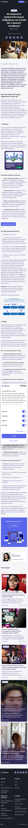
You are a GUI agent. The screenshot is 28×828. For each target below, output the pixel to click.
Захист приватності (6, 788)
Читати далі (4, 574)
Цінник (3, 782)
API (2, 785)
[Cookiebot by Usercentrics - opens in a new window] (20, 386)
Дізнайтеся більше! (8, 224)
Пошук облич (19, 804)
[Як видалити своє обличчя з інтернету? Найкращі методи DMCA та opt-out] (14, 701)
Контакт (17, 788)
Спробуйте (14, 525)
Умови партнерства (7, 818)
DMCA (2, 805)
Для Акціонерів (19, 814)
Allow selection (14, 440)
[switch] (24, 416)
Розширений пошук (21, 811)
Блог (16, 785)
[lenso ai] (4, 2)
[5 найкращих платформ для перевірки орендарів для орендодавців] (14, 743)
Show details (20, 431)
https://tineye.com (15, 382)
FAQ (16, 782)
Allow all (14, 436)
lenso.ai (13, 234)
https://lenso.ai (11, 512)
